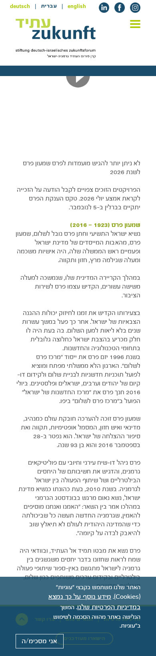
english (77, 6)
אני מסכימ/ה (39, 641)
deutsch (20, 6)
